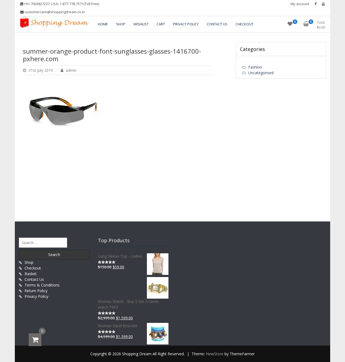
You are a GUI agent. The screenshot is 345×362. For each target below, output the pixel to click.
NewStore (214, 353)
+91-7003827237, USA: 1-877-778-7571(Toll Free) (61, 3)
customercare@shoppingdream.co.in (54, 11)
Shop (29, 262)
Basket (31, 273)
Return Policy (36, 290)
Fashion (255, 67)
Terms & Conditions (42, 285)
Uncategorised (261, 72)
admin (71, 70)
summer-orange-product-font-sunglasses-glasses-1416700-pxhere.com (112, 55)
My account (300, 3)
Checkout (33, 268)
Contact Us (34, 279)
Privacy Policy (36, 296)
